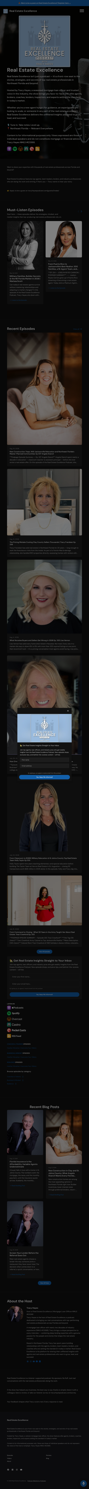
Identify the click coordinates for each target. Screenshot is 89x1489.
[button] (68, 711)
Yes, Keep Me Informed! (44, 777)
